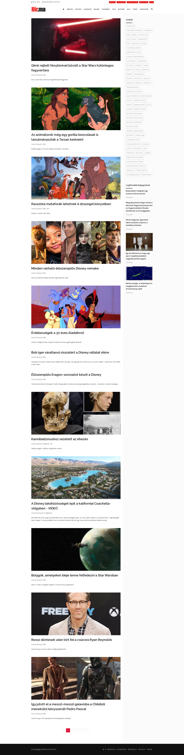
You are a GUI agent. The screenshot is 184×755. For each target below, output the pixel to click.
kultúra (130, 65)
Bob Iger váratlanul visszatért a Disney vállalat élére (70, 352)
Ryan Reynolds (132, 166)
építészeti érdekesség (135, 131)
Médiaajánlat (132, 749)
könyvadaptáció (133, 87)
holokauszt (131, 61)
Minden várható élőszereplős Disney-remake (65, 268)
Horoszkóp (144, 9)
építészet (130, 135)
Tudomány (106, 9)
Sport (135, 9)
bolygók (139, 153)
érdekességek (139, 74)
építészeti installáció (135, 118)
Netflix (142, 166)
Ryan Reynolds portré (135, 157)
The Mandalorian (133, 174)
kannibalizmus (139, 105)
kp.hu (149, 105)
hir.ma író (40, 513)
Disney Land (140, 135)
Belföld (70, 9)
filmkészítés (142, 39)
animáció (145, 70)
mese (146, 65)
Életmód (121, 9)
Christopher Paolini (134, 91)
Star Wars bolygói (134, 144)
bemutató (130, 70)
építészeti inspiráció (134, 122)
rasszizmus (142, 61)
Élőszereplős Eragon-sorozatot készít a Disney (66, 374)
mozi (138, 70)
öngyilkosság (146, 96)
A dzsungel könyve (134, 48)
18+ (48, 209)
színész (147, 153)
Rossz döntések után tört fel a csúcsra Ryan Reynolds (71, 640)
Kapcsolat (141, 749)
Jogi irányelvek (121, 749)
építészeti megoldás (134, 113)
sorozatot (147, 83)
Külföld (78, 9)
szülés (129, 100)
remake (129, 74)
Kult (129, 9)
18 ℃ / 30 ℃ (36, 2)
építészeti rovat (140, 109)
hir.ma (129, 109)
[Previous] (64, 730)
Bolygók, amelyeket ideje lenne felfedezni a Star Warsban (74, 575)
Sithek (129, 148)
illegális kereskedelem (135, 56)
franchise (130, 153)
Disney (134, 35)
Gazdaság (88, 9)
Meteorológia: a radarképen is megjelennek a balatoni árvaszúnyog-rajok (139, 286)
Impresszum (111, 749)
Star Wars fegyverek (134, 30)
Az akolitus (143, 35)
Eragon (138, 83)
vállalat (146, 78)
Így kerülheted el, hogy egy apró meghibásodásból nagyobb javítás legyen (138, 256)
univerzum (130, 26)
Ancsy (39, 75)
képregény (137, 148)
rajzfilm (135, 43)
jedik (145, 148)
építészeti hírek (132, 126)
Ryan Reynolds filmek (135, 161)
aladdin (129, 78)
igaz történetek (133, 96)
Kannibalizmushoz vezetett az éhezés (59, 439)
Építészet (49, 513)
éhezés (129, 105)
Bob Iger (138, 78)
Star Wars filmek (133, 140)
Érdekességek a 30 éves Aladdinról (57, 333)
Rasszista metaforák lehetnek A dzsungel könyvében (71, 204)
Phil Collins (131, 39)
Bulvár (96, 9)
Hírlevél (149, 749)
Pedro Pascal (147, 174)
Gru (139, 52)
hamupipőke (131, 52)
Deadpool (130, 170)
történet (138, 65)
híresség (130, 83)
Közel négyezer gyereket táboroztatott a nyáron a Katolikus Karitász (137, 222)
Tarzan (143, 43)
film (44, 75)
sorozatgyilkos (140, 100)
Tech (114, 9)
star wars (148, 30)
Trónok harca (141, 170)
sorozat (146, 144)
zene (128, 43)
